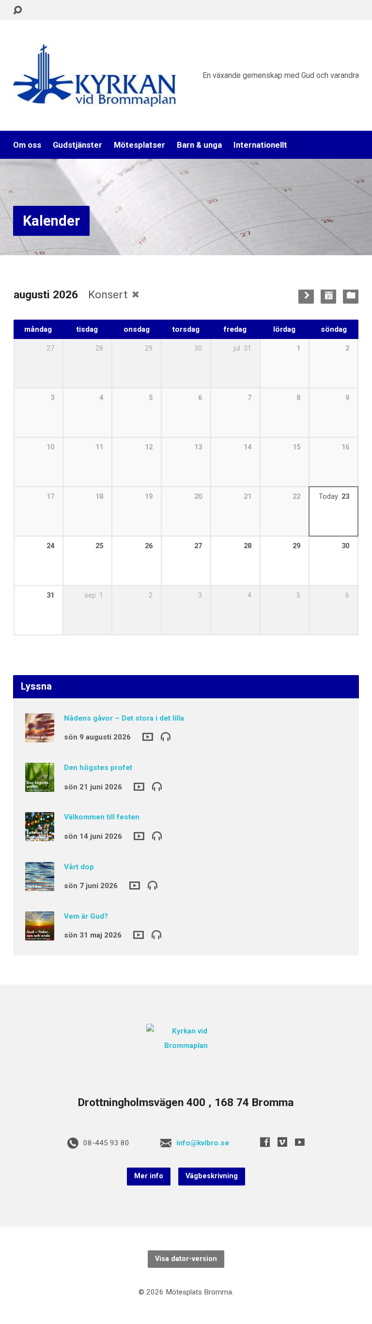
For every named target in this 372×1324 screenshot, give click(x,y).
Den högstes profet (98, 767)
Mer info (148, 1176)
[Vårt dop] (39, 884)
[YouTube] (300, 1142)
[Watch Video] (147, 737)
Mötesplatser (139, 145)
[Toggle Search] (17, 10)
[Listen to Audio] (165, 736)
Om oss (27, 145)
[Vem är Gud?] (39, 933)
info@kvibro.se (202, 1143)
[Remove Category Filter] (135, 294)
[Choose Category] (350, 296)
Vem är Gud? (86, 916)
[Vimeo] (282, 1142)
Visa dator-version (186, 1259)
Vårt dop (79, 866)
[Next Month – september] (306, 296)
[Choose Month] (328, 296)
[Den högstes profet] (39, 785)
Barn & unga (199, 145)
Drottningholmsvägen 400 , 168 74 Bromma (186, 1102)
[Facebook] (265, 1142)
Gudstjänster (77, 145)
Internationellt (260, 145)
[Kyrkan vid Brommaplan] (186, 1045)
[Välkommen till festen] (39, 835)
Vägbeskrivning (212, 1176)
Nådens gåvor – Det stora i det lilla (124, 718)
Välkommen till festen (102, 817)
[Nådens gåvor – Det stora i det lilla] (39, 735)
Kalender (51, 221)
